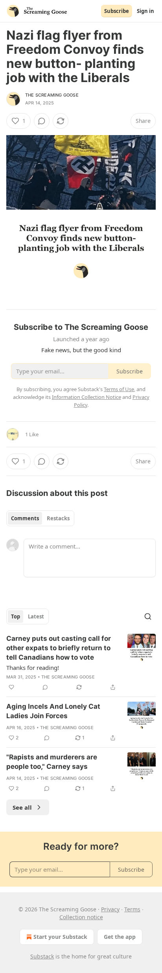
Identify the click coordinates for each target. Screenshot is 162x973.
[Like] (11, 687)
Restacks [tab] (58, 518)
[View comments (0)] (42, 121)
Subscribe (116, 11)
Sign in (145, 11)
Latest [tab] (36, 616)
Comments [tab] (25, 518)
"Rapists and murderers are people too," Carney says (51, 761)
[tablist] (40, 518)
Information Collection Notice (86, 397)
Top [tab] (15, 616)
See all (22, 807)
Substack (42, 956)
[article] (81, 663)
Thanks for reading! (32, 667)
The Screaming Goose (52, 95)
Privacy (110, 909)
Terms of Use (119, 389)
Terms (132, 909)
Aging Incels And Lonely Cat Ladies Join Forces (53, 711)
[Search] (148, 616)
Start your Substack (60, 936)
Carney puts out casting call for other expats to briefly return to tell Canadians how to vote (58, 648)
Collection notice (81, 917)
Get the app (120, 936)
